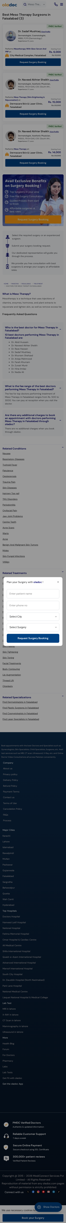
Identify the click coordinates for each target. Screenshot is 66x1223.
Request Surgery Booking (33, 638)
